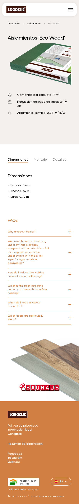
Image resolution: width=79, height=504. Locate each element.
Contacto (15, 434)
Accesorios (14, 24)
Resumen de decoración (25, 443)
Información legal (20, 429)
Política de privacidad (23, 425)
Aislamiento (33, 24)
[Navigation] (70, 9)
